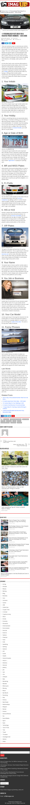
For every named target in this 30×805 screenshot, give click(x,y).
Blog (4, 593)
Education (5, 623)
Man (4, 679)
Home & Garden (7, 658)
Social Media (6, 718)
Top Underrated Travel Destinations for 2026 (18, 556)
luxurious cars (5, 254)
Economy (5, 621)
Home (3, 11)
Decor (4, 616)
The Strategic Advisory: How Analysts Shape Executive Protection (18, 526)
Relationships (6, 704)
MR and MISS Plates (5, 422)
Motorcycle (5, 686)
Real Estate (5, 702)
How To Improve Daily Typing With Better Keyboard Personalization (18, 562)
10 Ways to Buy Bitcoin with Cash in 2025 (9, 441)
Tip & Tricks (6, 727)
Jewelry (4, 667)
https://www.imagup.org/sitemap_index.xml (11, 789)
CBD (4, 605)
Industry (5, 663)
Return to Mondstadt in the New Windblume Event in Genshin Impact (15, 574)
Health (4, 656)
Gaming (5, 646)
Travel (4, 732)
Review (4, 709)
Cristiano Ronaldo (17, 127)
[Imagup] (15, 4)
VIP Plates (19, 422)
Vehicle (4, 739)
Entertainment (9, 39)
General (5, 649)
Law (4, 672)
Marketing (5, 681)
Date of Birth (25, 419)
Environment (6, 628)
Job (3, 669)
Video (4, 741)
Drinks (4, 619)
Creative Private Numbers (16, 419)
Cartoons (5, 600)
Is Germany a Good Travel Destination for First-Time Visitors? (19, 550)
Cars (7, 11)
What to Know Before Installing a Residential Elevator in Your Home (18, 532)
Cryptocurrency (7, 614)
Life (4, 674)
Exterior (5, 632)
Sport (4, 720)
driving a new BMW (16, 215)
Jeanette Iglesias (6, 38)
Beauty (4, 589)
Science (4, 711)
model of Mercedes (16, 321)
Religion (5, 706)
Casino (4, 602)
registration (11, 160)
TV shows (5, 734)
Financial (5, 637)
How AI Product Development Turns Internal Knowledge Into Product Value (18, 539)
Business (5, 595)
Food (4, 639)
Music (4, 690)
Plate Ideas (13, 422)
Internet (5, 665)
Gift (4, 651)
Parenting (5, 695)
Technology (6, 725)
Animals (5, 586)
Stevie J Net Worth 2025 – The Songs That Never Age (20, 444)
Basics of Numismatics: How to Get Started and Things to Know (13, 487)
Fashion (5, 635)
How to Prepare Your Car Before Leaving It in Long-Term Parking (17, 521)
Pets (4, 697)
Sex (3, 716)
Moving (5, 688)
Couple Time (6, 609)
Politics (4, 700)
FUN (4, 642)
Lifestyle (5, 676)
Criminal (5, 612)
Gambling (5, 644)
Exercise (5, 630)
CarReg (5, 71)
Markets (5, 683)
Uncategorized (6, 737)
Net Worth (5, 693)
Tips (4, 730)
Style (4, 723)
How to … (5, 660)
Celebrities (5, 607)
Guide (4, 653)
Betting (4, 591)
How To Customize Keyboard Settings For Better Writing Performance (19, 568)
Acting (4, 584)
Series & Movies (7, 713)
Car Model (6, 419)
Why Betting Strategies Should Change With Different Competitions (19, 545)
